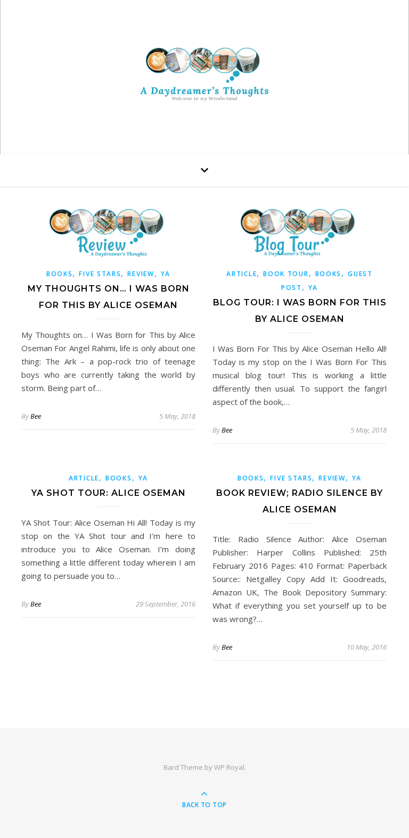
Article (241, 273)
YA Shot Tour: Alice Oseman (108, 493)
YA (165, 273)
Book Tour (285, 273)
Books (59, 273)
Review (140, 273)
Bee (35, 416)
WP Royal (229, 767)
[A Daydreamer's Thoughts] (204, 74)
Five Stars (100, 273)
